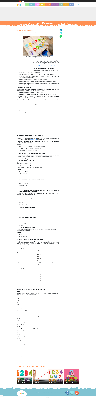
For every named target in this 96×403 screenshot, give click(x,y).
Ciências (27, 4)
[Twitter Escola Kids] (72, 393)
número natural (32, 252)
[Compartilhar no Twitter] (61, 34)
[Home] (22, 393)
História (37, 4)
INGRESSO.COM (27, 1)
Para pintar (66, 4)
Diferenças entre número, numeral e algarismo (47, 65)
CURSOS (40, 1)
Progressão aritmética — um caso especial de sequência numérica (35, 286)
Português (42, 4)
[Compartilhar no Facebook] (61, 30)
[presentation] (38, 104)
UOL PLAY (43, 1)
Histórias (71, 4)
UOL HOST (32, 1)
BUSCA (66, 1)
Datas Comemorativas (55, 4)
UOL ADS (47, 1)
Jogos (61, 4)
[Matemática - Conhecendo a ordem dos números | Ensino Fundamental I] (24, 376)
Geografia (32, 4)
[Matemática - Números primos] (71, 376)
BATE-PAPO (71, 1)
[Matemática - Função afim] (40, 376)
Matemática (48, 4)
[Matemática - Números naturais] (55, 376)
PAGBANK (36, 1)
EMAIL (76, 1)
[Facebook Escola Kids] (67, 393)
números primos (33, 139)
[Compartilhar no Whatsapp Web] (61, 37)
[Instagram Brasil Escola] (77, 393)
